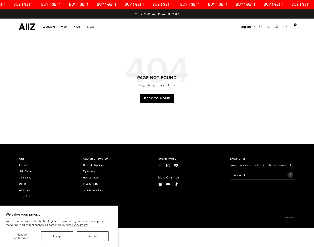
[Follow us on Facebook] (160, 165)
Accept (57, 236)
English (245, 26)
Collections (25, 177)
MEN (64, 26)
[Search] (269, 26)
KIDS (77, 26)
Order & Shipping (93, 165)
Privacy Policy (90, 184)
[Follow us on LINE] (176, 165)
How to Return (91, 177)
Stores (22, 184)
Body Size (24, 196)
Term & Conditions (93, 190)
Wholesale (25, 190)
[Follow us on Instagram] (168, 165)
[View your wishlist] (285, 26)
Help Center (26, 171)
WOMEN (49, 26)
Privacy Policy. (79, 225)
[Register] (290, 175)
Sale (90, 26)
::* (294, 217)
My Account (89, 171)
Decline (93, 236)
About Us (24, 165)
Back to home (157, 98)
